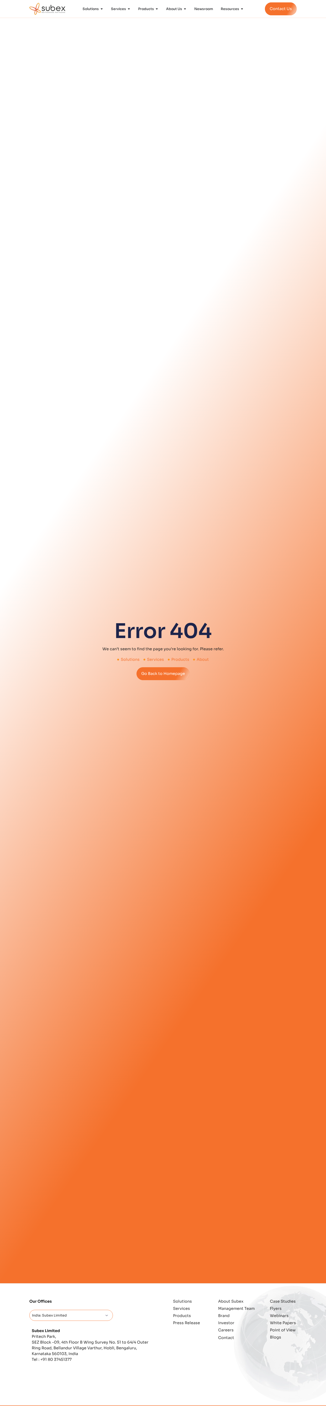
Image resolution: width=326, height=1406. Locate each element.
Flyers (276, 1308)
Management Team (236, 1308)
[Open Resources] (242, 8)
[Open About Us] (185, 8)
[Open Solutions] (101, 8)
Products (182, 1315)
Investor (226, 1322)
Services (181, 1308)
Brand (224, 1315)
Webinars (279, 1315)
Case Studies (283, 1301)
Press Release (186, 1322)
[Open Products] (156, 8)
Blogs (275, 1337)
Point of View (283, 1330)
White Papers (283, 1322)
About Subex (230, 1301)
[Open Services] (129, 8)
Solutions (182, 1301)
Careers (226, 1330)
